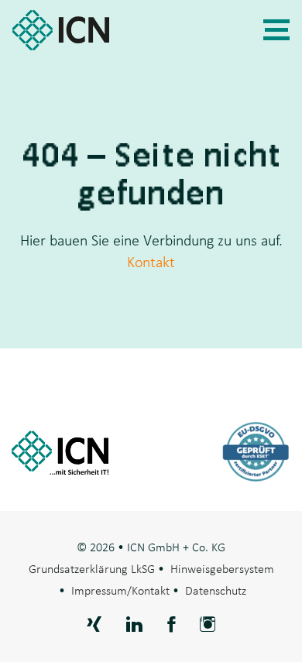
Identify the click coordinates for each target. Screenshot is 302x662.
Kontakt (151, 261)
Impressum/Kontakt (120, 590)
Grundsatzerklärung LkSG (92, 568)
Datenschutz (215, 590)
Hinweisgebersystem (222, 568)
